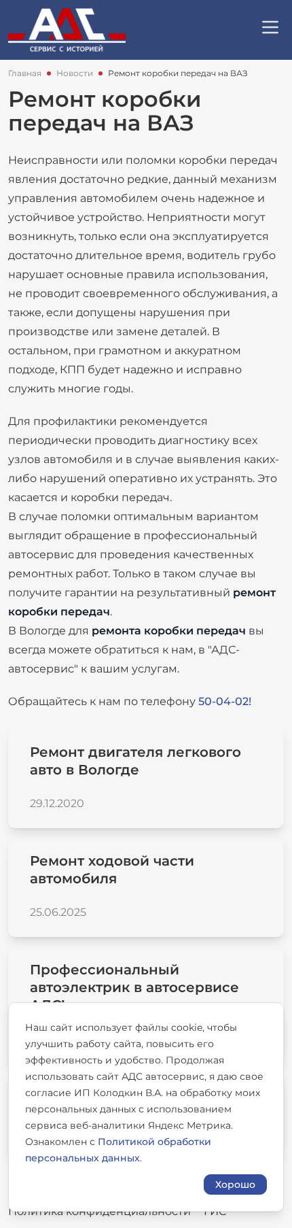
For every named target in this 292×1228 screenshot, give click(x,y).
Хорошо (235, 1184)
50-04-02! (224, 701)
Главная (24, 73)
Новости (74, 73)
